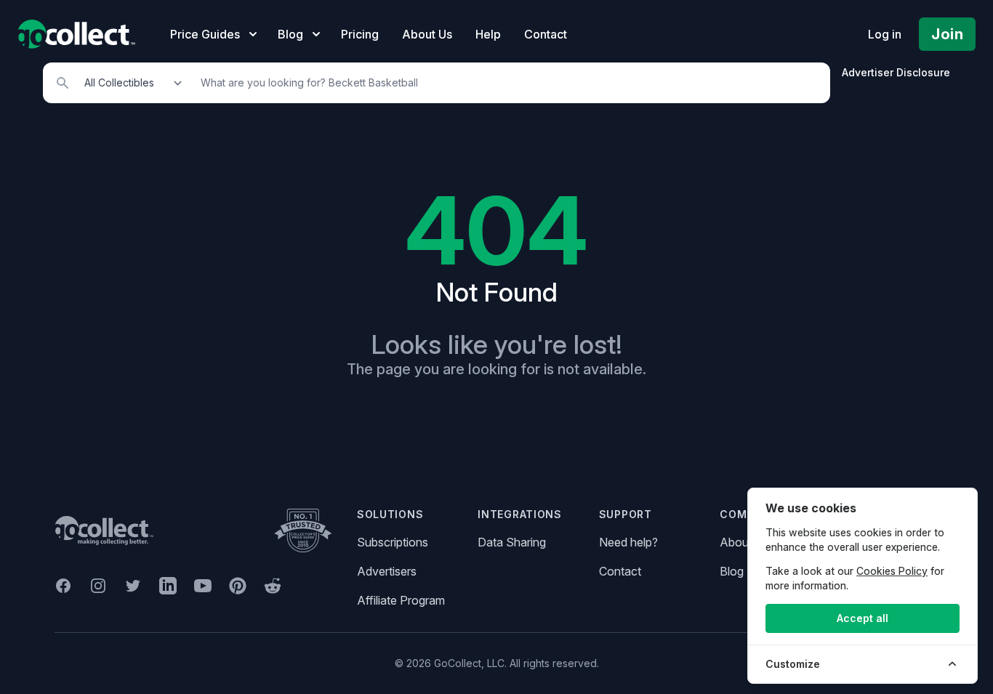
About (736, 542)
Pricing (360, 34)
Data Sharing (512, 542)
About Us (427, 34)
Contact (545, 34)
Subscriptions (392, 542)
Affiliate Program (401, 600)
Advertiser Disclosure (896, 72)
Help (488, 34)
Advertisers (387, 571)
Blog (732, 571)
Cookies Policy (892, 571)
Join (947, 34)
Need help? (628, 542)
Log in (884, 34)
